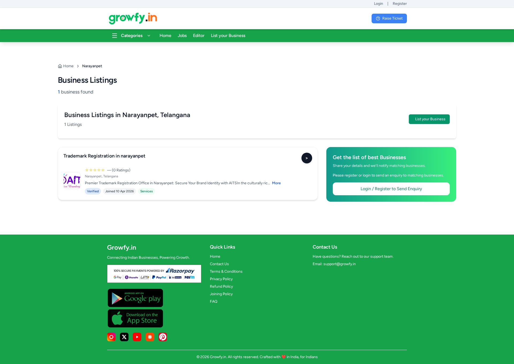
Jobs (182, 35)
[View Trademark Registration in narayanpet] (72, 180)
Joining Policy (221, 294)
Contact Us (219, 264)
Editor (199, 35)
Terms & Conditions (226, 271)
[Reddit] (150, 337)
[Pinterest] (162, 337)
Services (146, 191)
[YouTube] (137, 337)
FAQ (213, 301)
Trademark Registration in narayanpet (104, 156)
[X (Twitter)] (124, 337)
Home (165, 35)
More (276, 183)
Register (400, 3)
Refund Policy (221, 286)
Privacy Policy (221, 279)
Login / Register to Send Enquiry (391, 188)
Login (378, 3)
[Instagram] (111, 337)
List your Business (228, 35)
